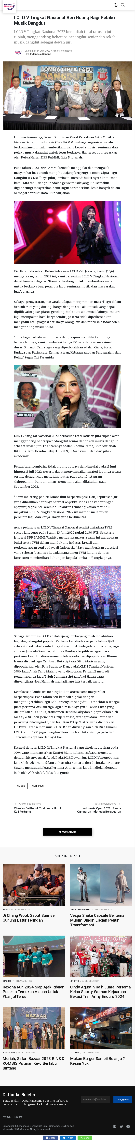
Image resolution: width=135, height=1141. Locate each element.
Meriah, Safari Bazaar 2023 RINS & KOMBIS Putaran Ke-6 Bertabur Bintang (33, 1063)
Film (5, 909)
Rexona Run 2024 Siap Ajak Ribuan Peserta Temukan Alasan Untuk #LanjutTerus (33, 992)
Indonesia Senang (40, 54)
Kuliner (74, 1052)
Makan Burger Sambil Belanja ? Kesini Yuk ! (97, 1061)
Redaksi (18, 1116)
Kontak (7, 1116)
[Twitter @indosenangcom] (121, 1126)
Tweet (69, 1138)
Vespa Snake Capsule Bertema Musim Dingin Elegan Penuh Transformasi (97, 920)
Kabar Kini (38, 785)
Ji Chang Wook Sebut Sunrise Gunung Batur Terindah (29, 918)
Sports (7, 981)
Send (86, 1138)
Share (51, 1138)
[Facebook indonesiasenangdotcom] (115, 1126)
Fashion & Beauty (80, 909)
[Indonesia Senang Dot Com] (128, 1126)
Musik (21, 785)
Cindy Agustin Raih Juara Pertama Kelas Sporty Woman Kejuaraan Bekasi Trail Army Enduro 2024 (100, 992)
